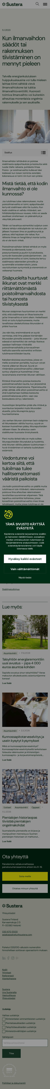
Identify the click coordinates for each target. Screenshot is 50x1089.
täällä (30, 548)
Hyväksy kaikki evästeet (25, 559)
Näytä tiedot (25, 577)
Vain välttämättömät (25, 569)
